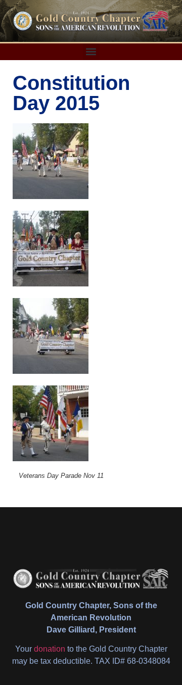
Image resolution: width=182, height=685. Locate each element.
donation (49, 649)
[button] (91, 51)
